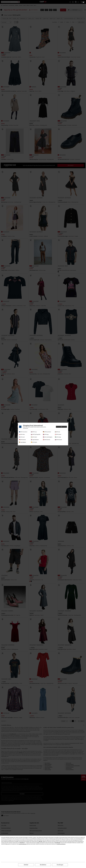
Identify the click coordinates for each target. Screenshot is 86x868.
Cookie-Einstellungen (22, 844)
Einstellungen (60, 864)
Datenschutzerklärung (61, 844)
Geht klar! (26, 864)
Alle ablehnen (43, 864)
